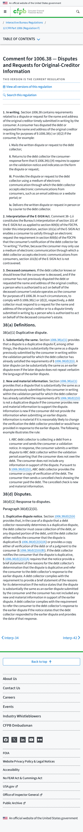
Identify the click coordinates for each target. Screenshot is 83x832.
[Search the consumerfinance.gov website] (78, 11)
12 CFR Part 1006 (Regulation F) (21, 28)
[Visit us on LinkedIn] (23, 739)
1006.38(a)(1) (58, 340)
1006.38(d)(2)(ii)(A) (34, 542)
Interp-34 (11, 638)
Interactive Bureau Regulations (24, 22)
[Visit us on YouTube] (31, 739)
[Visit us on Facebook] (6, 739)
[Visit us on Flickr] (40, 739)
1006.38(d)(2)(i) (65, 361)
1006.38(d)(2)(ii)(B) (32, 550)
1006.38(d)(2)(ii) (64, 516)
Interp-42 (70, 638)
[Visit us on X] (14, 739)
